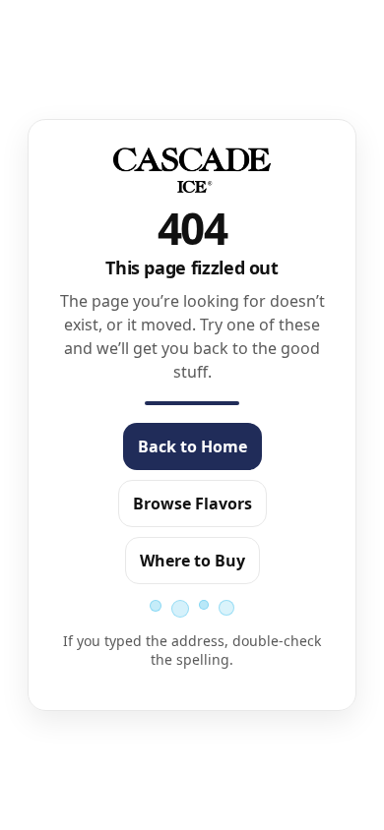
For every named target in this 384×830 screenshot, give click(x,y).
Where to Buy (192, 560)
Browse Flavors (192, 503)
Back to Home (192, 446)
